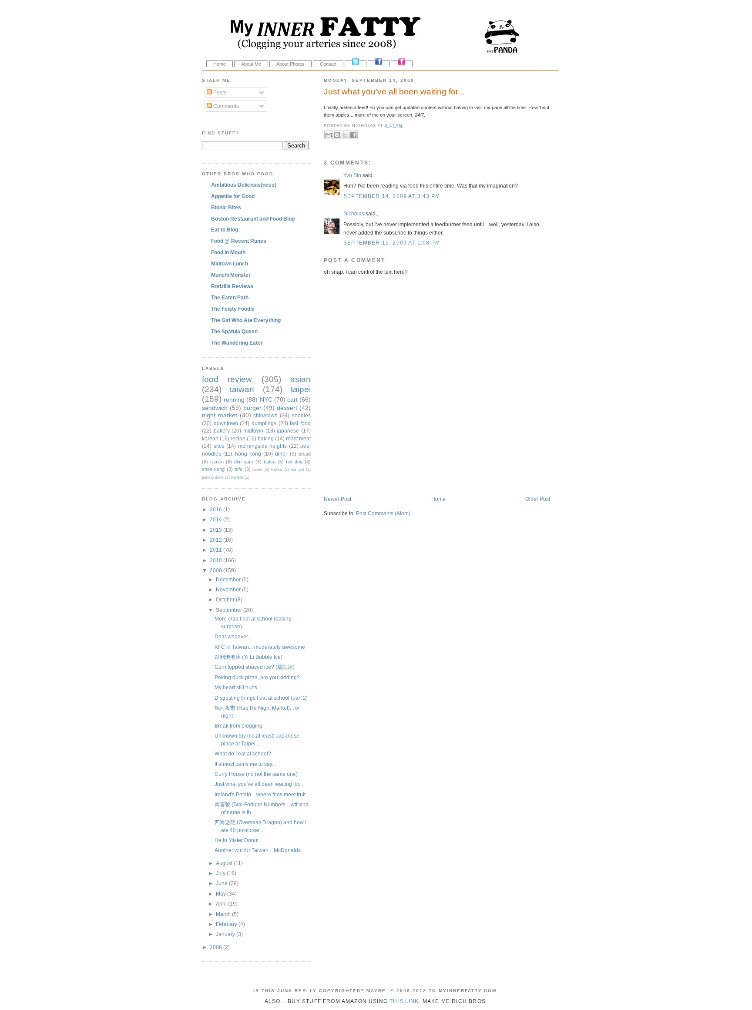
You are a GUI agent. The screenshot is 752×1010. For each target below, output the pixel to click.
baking (266, 438)
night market (219, 415)
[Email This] (328, 135)
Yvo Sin (352, 175)
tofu (238, 469)
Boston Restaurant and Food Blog (253, 218)
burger (252, 407)
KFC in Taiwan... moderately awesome (260, 647)
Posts (219, 92)
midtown (253, 430)
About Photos (290, 64)
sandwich (215, 407)
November (229, 589)
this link (404, 1001)
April (222, 903)
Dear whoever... (233, 636)
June (222, 883)
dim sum (243, 461)
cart (292, 399)
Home (219, 64)
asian (300, 379)
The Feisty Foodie (233, 309)
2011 (216, 550)
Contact (328, 64)
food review (227, 379)
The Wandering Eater (237, 343)
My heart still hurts (236, 687)
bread (305, 453)
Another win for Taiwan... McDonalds (258, 850)
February (227, 924)
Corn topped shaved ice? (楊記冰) (255, 667)
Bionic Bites (226, 207)
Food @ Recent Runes (238, 241)
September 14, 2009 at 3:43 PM (391, 196)
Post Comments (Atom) (383, 513)
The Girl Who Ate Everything (246, 320)
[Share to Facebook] (353, 135)
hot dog (294, 461)
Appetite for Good (233, 196)
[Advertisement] (425, 477)
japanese (288, 430)
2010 (216, 560)
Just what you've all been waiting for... (394, 91)
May (221, 893)
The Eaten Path (229, 297)
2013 (216, 530)
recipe (238, 438)
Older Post (537, 499)
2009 (216, 570)
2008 (216, 947)
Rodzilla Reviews (232, 286)
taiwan (242, 389)
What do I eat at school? (243, 753)
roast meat (298, 438)
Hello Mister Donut (236, 840)
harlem (237, 477)
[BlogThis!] (336, 135)
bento (257, 469)
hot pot (297, 469)
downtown (226, 423)
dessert (287, 407)
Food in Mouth (228, 252)
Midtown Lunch (229, 263)
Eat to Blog (224, 229)
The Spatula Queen (234, 331)
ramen (217, 461)
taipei (301, 389)
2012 (216, 540)
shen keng (213, 469)
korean (210, 438)
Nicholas (353, 213)
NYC (266, 399)
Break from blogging (238, 725)
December (229, 579)
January (226, 934)
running (234, 399)
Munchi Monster (231, 275)
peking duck (213, 477)
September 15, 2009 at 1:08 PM (391, 242)
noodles (301, 415)
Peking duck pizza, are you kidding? (257, 677)
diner (281, 453)
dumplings (264, 423)
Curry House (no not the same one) (256, 774)
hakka (276, 469)
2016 (216, 509)
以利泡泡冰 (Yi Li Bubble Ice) (248, 657)
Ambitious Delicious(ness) (243, 185)
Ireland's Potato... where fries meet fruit (260, 794)
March (224, 914)
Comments (225, 106)
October (226, 599)
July (221, 873)
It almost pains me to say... (245, 764)
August (225, 863)
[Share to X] (345, 135)
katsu (269, 461)
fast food (300, 423)
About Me (251, 64)
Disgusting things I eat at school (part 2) (261, 698)
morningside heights (262, 446)
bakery (222, 430)
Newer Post (337, 499)
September (229, 610)
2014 (216, 519)
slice (219, 446)
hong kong (248, 453)
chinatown (265, 415)
